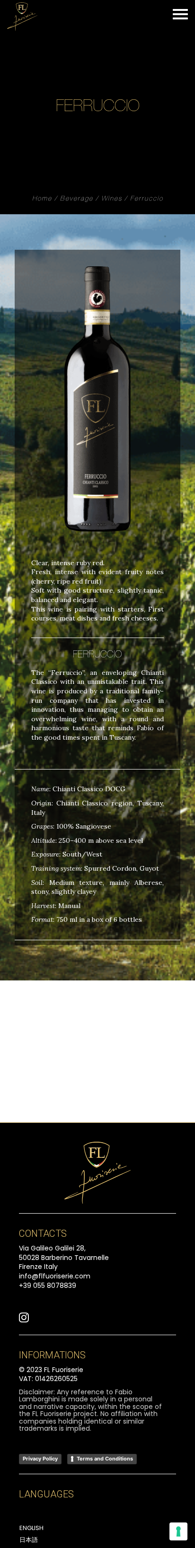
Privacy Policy (40, 1458)
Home (42, 199)
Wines (111, 199)
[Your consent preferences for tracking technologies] (178, 1531)
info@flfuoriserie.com (54, 1276)
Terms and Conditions (105, 1458)
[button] (24, 1320)
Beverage (76, 199)
